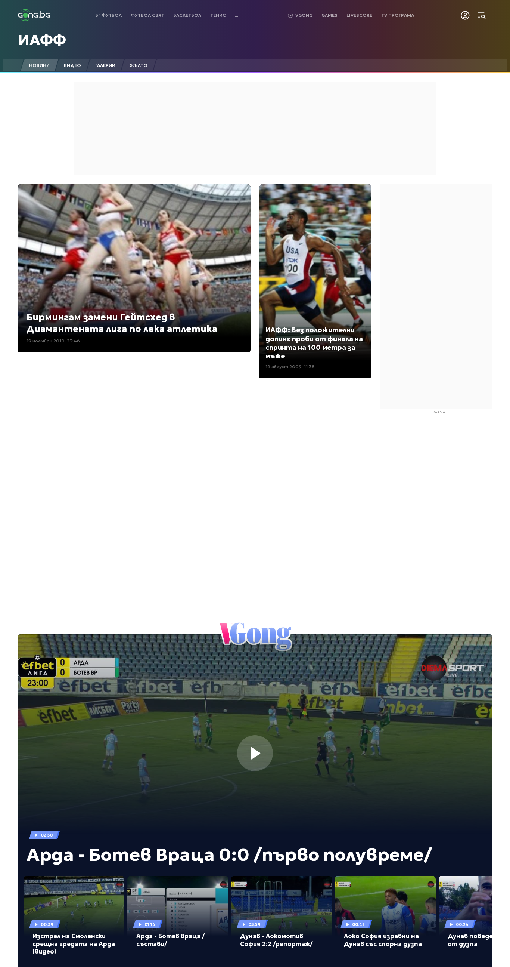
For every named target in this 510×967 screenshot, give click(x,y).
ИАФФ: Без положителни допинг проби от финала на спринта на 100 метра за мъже (314, 343)
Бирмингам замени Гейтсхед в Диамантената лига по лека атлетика (122, 323)
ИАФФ (42, 40)
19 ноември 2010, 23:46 (53, 341)
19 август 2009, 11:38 (290, 366)
